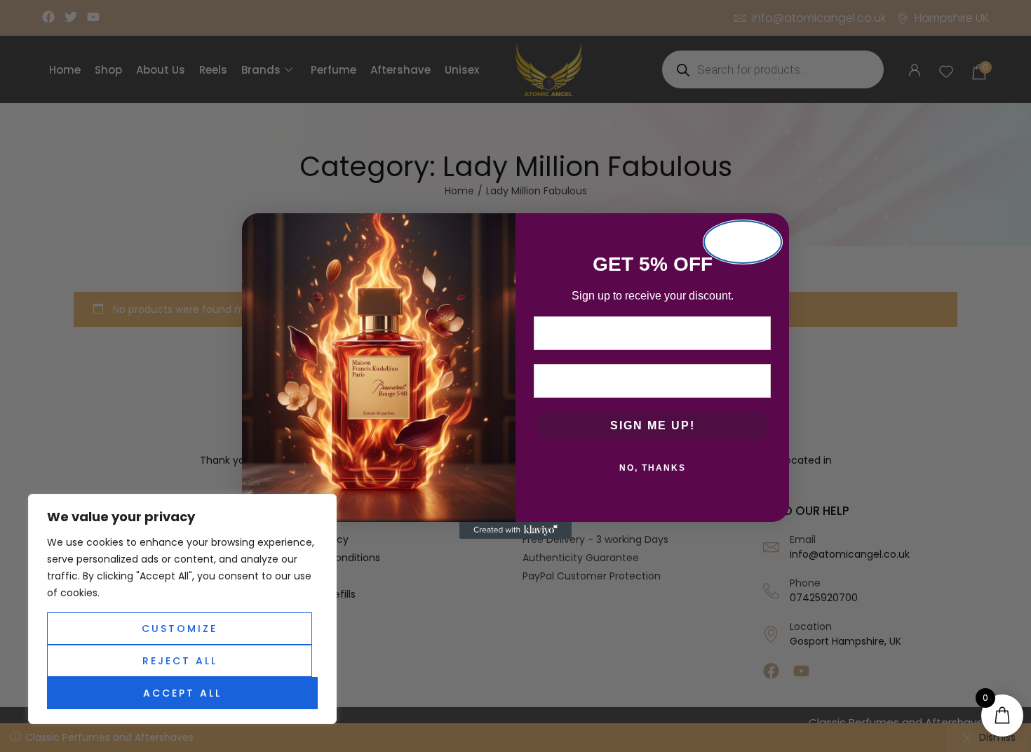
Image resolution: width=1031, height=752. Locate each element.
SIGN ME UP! (652, 425)
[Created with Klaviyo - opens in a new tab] (515, 530)
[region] (182, 609)
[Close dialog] (742, 242)
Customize (179, 629)
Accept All (182, 693)
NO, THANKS (652, 468)
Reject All (179, 661)
